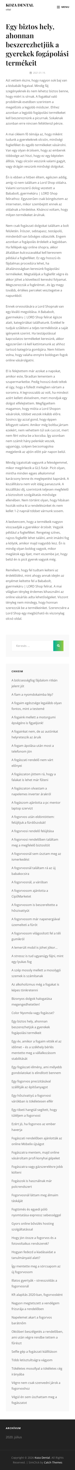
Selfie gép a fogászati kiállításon (34, 1351)
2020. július (14, 1437)
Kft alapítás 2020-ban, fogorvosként (37, 1295)
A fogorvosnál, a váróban (30, 882)
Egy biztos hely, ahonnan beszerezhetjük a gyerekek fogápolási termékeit (31, 1027)
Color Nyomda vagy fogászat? (33, 1013)
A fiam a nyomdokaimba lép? (32, 694)
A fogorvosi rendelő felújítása (33, 831)
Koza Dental (20, 4)
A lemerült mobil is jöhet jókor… (35, 947)
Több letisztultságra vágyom (32, 1360)
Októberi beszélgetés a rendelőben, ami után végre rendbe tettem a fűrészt (37, 1337)
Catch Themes (53, 1462)
